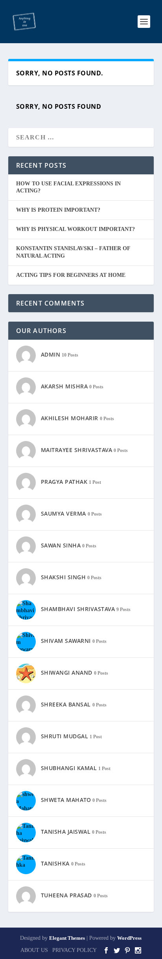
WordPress (129, 938)
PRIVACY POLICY (74, 950)
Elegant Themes (67, 938)
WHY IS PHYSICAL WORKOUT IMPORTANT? (75, 229)
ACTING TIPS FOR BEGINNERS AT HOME (70, 275)
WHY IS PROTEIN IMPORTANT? (58, 210)
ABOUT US (34, 950)
